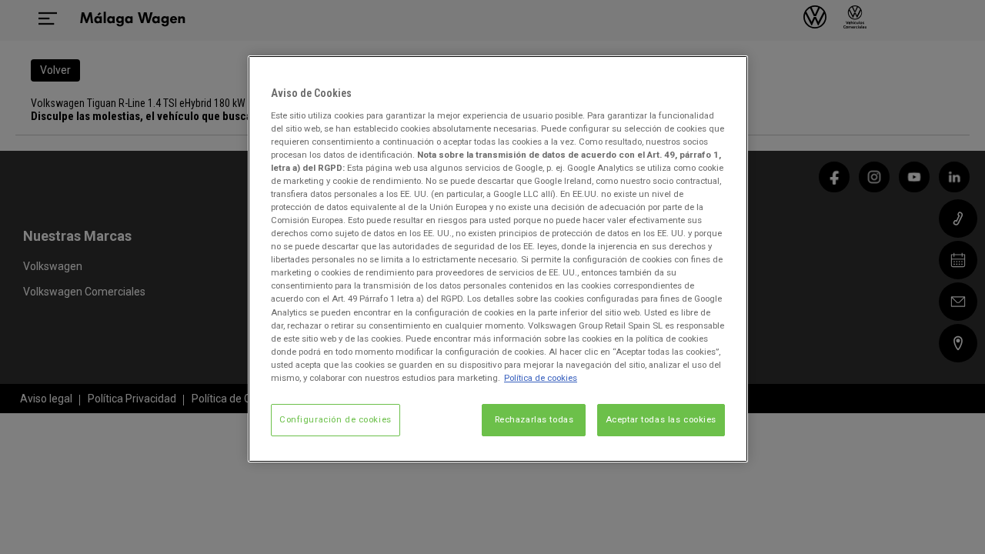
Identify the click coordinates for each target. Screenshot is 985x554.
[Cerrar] (726, 74)
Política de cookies (540, 377)
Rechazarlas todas (534, 419)
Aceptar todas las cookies (661, 419)
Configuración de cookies (335, 419)
